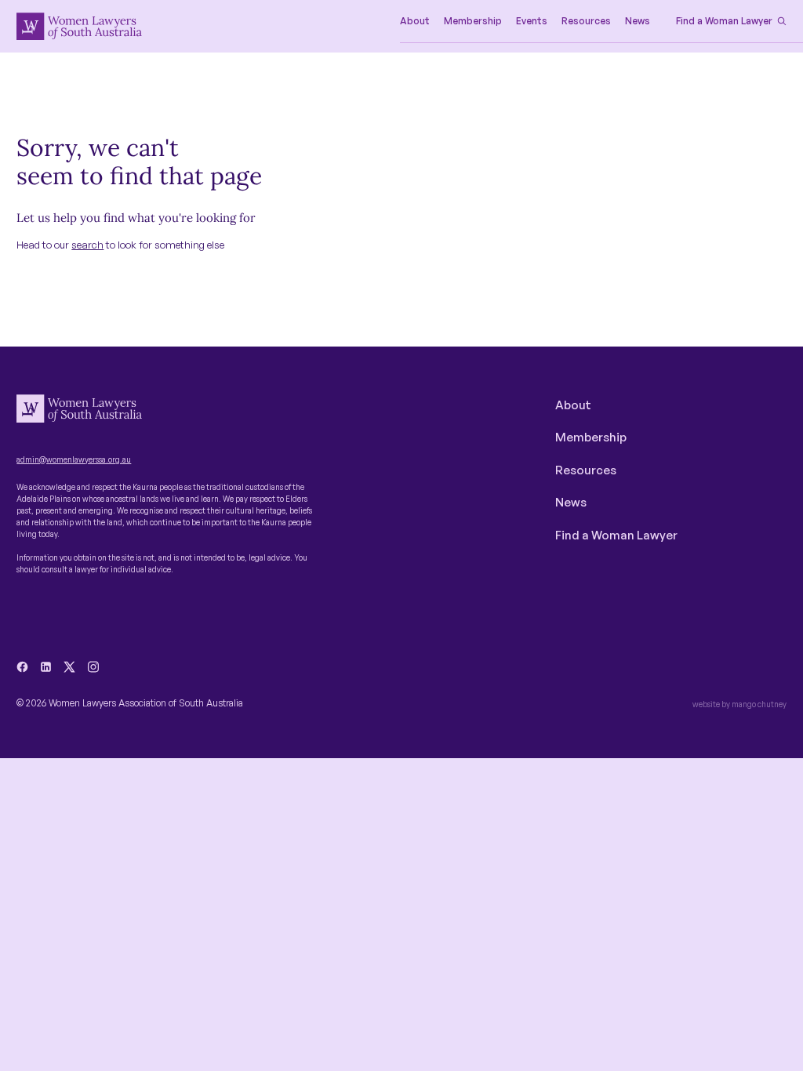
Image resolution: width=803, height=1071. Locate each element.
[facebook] (22, 667)
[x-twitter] (69, 667)
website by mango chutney (739, 704)
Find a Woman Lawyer (616, 535)
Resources (585, 470)
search (87, 244)
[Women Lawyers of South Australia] (79, 26)
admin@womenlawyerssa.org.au (73, 459)
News (571, 502)
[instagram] (93, 667)
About (573, 405)
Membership (591, 437)
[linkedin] (46, 667)
